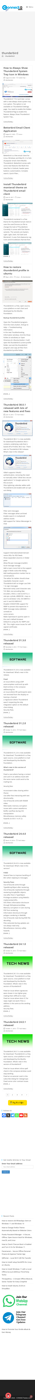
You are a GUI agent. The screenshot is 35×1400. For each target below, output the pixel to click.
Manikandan (9, 80)
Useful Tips (22, 78)
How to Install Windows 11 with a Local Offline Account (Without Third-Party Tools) (16, 1272)
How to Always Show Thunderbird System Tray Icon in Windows (16, 71)
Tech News (20, 414)
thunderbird (9, 56)
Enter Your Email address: (12, 1164)
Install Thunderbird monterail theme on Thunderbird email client (15, 189)
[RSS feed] (25, 1115)
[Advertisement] (17, 33)
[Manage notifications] (31, 1396)
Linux (20, 134)
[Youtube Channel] (21, 1115)
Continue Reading (8, 121)
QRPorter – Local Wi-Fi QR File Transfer (16, 1258)
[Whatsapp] (17, 1115)
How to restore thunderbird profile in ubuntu (16, 270)
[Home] (2, 56)
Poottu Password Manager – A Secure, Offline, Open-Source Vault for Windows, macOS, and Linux (17, 1237)
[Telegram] (13, 1115)
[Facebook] (4, 1115)
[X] (8, 1115)
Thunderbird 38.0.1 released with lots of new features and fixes (17, 408)
